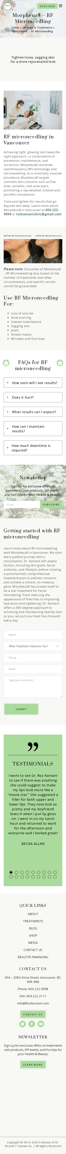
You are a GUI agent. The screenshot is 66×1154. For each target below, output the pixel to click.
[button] (60, 6)
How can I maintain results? (28, 428)
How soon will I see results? (34, 382)
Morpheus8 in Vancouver (22, 210)
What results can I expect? (34, 411)
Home (15, 27)
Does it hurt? (23, 397)
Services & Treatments (37, 27)
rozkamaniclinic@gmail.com (39, 214)
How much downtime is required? (31, 447)
